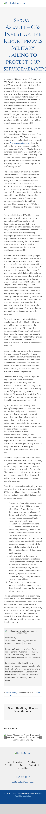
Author (19, 762)
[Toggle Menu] (40, 3)
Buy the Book (23, 768)
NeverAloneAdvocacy (19, 143)
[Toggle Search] (32, 3)
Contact (32, 765)
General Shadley (11, 692)
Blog (22, 765)
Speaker (31, 762)
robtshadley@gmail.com (23, 782)
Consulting (9, 765)
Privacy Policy (25, 796)
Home (8, 762)
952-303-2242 (23, 777)
